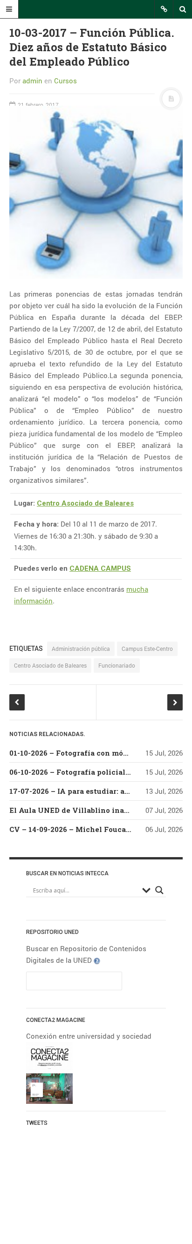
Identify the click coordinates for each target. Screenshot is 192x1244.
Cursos (65, 80)
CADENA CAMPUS (100, 568)
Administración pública (81, 648)
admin (32, 80)
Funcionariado (116, 665)
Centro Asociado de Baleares (85, 503)
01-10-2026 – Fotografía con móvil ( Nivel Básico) (99, 752)
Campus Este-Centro (147, 648)
